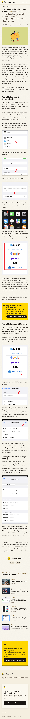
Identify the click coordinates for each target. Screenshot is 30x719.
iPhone (3, 6)
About (3, 716)
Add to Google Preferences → (17, 316)
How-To (9, 6)
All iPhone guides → (23, 573)
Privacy (14, 716)
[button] (15, 139)
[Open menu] (23, 2)
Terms (19, 716)
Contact (9, 716)
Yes (13, 562)
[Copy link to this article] (27, 24)
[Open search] (26, 2)
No (19, 562)
